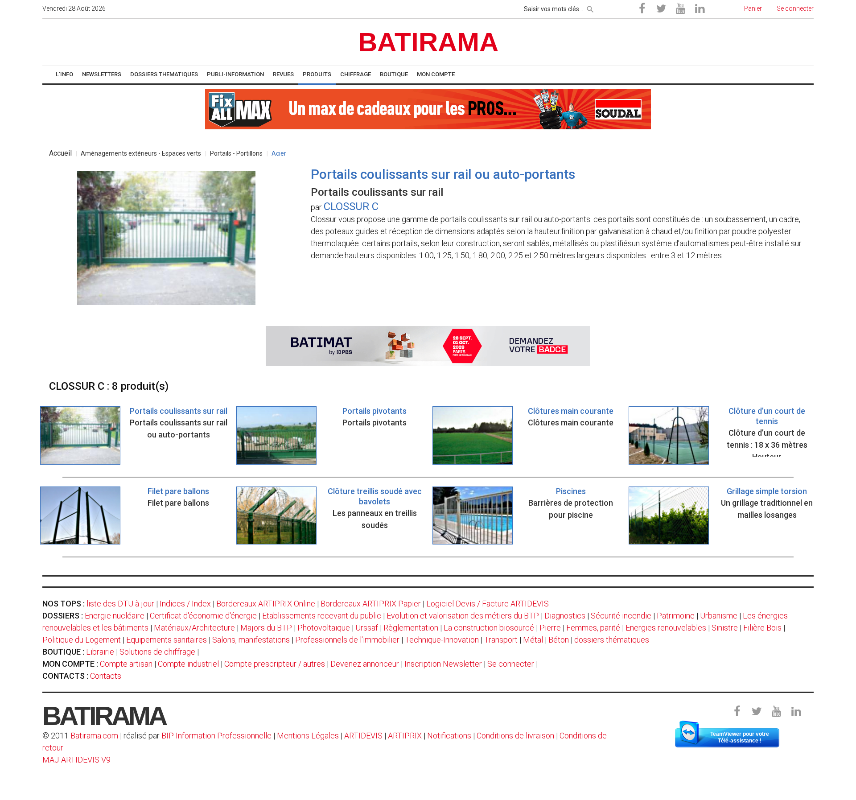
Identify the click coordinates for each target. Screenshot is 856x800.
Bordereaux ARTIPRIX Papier (371, 603)
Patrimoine (676, 615)
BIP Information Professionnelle (216, 735)
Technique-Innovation (442, 639)
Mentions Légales (308, 735)
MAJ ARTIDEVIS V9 (76, 759)
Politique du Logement (81, 639)
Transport (501, 639)
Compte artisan (126, 663)
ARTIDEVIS (363, 735)
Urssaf (366, 627)
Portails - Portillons (236, 153)
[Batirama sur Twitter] (661, 9)
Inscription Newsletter (443, 663)
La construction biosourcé (489, 627)
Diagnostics (564, 615)
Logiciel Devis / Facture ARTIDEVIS (487, 603)
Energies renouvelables (666, 627)
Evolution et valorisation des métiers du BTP (463, 615)
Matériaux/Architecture (194, 627)
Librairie (100, 651)
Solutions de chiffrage (157, 651)
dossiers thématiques (611, 639)
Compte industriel (188, 663)
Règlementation (410, 627)
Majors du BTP (266, 627)
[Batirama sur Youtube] (680, 9)
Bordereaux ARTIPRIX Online (265, 603)
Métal (533, 639)
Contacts (105, 675)
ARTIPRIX (405, 735)
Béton (558, 639)
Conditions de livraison (515, 735)
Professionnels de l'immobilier (347, 639)
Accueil (60, 153)
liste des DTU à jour (120, 603)
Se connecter (510, 663)
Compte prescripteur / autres (274, 663)
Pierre (550, 627)
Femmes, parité (593, 627)
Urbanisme (718, 615)
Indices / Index (185, 603)
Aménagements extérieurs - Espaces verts (141, 153)
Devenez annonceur (364, 663)
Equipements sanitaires (166, 639)
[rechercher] (590, 7)
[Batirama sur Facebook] (642, 9)
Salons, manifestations (251, 639)
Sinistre (725, 627)
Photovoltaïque (323, 627)
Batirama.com (94, 735)
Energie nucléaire (114, 615)
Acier (279, 153)
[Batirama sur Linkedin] (699, 9)
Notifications (450, 735)
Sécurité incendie (621, 615)
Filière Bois (762, 627)
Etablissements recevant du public (321, 615)
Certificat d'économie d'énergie (203, 615)
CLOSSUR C (351, 206)
